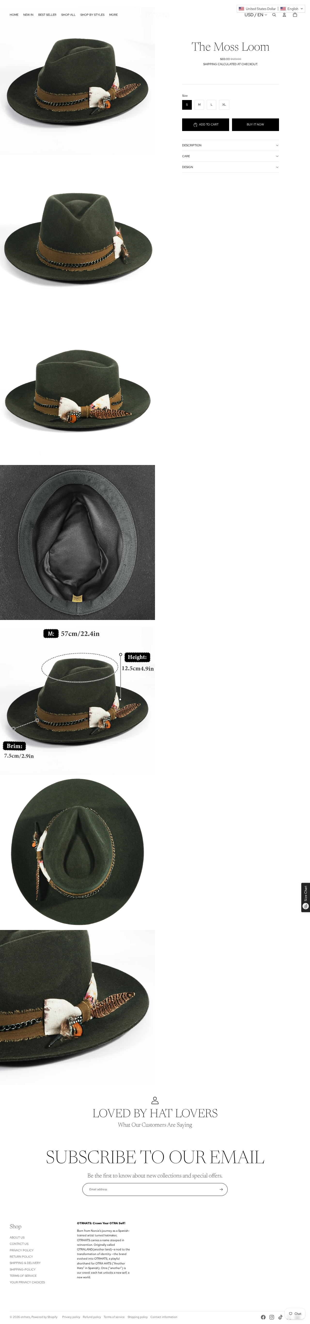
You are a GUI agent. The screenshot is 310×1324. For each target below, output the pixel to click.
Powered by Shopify (44, 1317)
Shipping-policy (23, 1269)
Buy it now (255, 124)
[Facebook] (263, 1317)
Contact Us (19, 1244)
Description (192, 145)
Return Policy (21, 1257)
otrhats (25, 1317)
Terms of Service (23, 1276)
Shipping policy (138, 1317)
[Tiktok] (280, 1317)
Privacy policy (71, 1317)
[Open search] (274, 14)
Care (186, 156)
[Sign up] (221, 1189)
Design (187, 167)
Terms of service (114, 1317)
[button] (271, 9)
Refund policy (92, 1317)
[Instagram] (272, 1317)
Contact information (163, 1317)
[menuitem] (113, 15)
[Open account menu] (284, 14)
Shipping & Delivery (25, 1263)
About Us (17, 1237)
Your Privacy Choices (27, 1282)
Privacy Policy (22, 1250)
